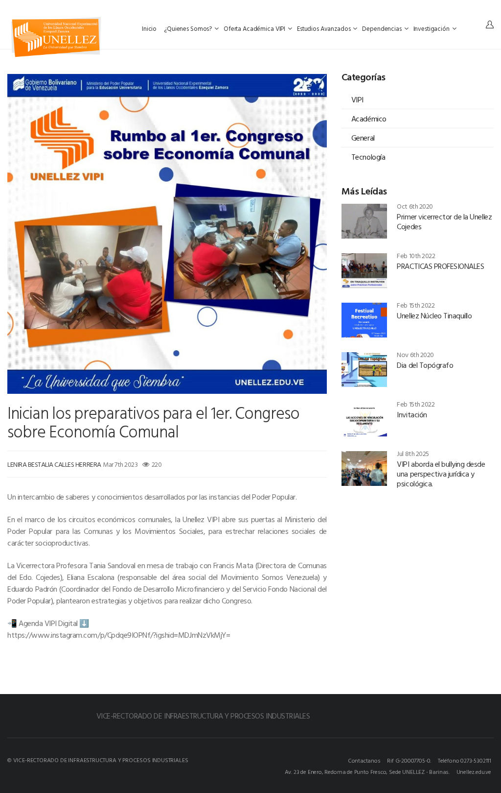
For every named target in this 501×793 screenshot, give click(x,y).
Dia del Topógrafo (425, 365)
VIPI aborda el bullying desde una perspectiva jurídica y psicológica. (441, 473)
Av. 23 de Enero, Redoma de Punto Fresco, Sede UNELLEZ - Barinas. (367, 771)
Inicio (150, 28)
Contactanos (364, 760)
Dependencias (382, 28)
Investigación (432, 28)
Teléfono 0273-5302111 (464, 760)
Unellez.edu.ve (473, 771)
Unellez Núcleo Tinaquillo (434, 315)
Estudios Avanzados (324, 28)
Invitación (412, 414)
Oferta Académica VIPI (255, 28)
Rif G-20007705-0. (409, 760)
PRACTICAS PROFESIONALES (440, 266)
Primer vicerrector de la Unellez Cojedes (444, 221)
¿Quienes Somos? (188, 28)
